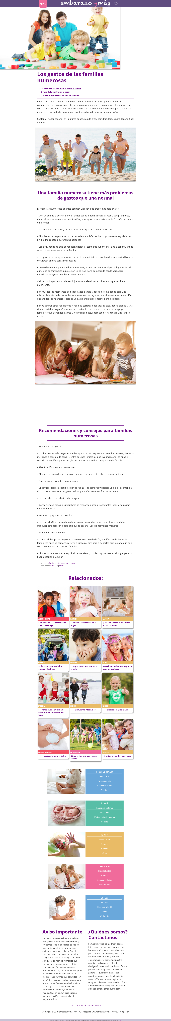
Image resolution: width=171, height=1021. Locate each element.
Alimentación (104, 839)
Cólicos (104, 821)
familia (51, 563)
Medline (62, 566)
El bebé (104, 803)
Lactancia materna (104, 808)
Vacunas (104, 902)
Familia (104, 849)
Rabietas (105, 876)
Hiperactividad (104, 871)
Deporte (104, 844)
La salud (104, 898)
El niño (104, 835)
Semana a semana (104, 772)
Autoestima (104, 884)
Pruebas (105, 790)
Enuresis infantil (104, 907)
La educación (105, 866)
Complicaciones (104, 786)
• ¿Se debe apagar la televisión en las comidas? (60, 95)
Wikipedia (54, 566)
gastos (72, 563)
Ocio (104, 853)
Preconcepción (104, 781)
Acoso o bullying (104, 880)
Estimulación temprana (104, 817)
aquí (120, 1020)
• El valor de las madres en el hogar (55, 92)
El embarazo (104, 776)
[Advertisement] (85, 404)
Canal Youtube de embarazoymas (85, 1005)
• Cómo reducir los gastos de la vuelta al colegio (60, 88)
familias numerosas (62, 563)
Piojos (104, 912)
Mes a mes (104, 812)
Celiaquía (104, 916)
